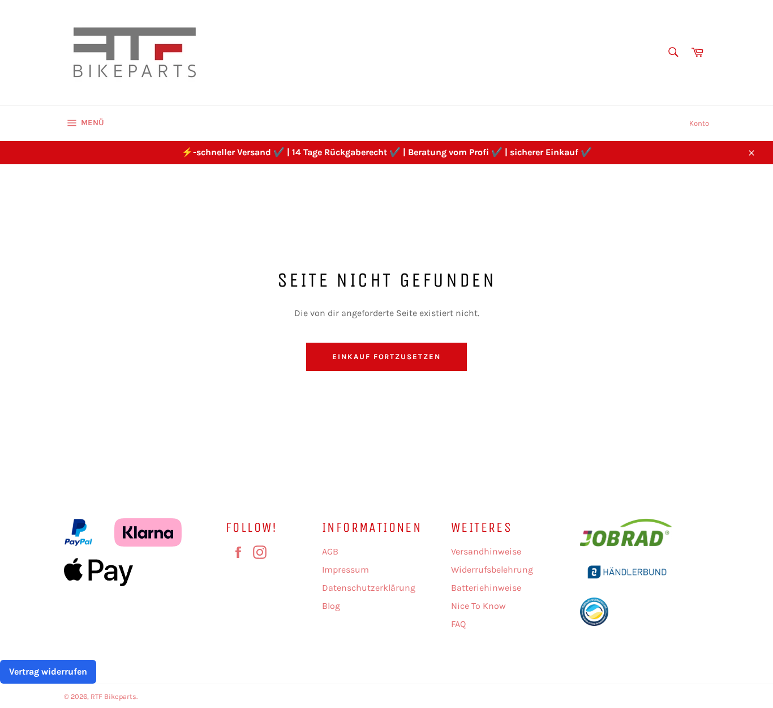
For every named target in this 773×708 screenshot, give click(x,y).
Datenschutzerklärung (368, 587)
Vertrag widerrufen (48, 671)
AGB (330, 551)
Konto (699, 123)
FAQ (458, 624)
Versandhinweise (486, 551)
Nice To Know (478, 605)
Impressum (345, 569)
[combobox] (672, 53)
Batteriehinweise (486, 587)
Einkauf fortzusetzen (386, 356)
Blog (331, 605)
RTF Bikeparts (113, 696)
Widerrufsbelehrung (492, 569)
